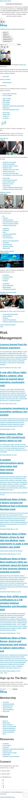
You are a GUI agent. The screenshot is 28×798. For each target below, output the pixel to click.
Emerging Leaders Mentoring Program (13, 321)
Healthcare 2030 (7, 167)
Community (6, 747)
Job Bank (5, 318)
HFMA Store (6, 107)
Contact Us (6, 116)
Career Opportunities (8, 732)
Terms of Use (11, 797)
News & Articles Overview (7, 251)
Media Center (6, 114)
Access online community (10, 93)
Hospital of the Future (8, 171)
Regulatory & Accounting (9, 162)
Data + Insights (7, 98)
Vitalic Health (6, 100)
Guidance (5, 34)
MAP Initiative (6, 102)
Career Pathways (7, 316)
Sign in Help (6, 711)
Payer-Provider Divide (9, 182)
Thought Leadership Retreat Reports (13, 187)
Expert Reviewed (7, 244)
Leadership (6, 228)
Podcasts (5, 218)
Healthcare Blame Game (9, 225)
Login (1, 326)
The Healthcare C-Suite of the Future (13, 175)
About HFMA (6, 112)
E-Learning (6, 118)
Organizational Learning (9, 289)
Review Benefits (7, 82)
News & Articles (6, 37)
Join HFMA (6, 702)
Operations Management (9, 234)
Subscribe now (4, 138)
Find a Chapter (7, 745)
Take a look (22, 64)
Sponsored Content (8, 246)
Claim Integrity (7, 185)
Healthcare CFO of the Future (11, 169)
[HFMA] (3, 26)
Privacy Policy (4, 797)
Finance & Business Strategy (10, 223)
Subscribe (15, 689)
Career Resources (6, 41)
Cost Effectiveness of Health (10, 221)
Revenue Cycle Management (10, 240)
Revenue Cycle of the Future (10, 173)
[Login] (7, 48)
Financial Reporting (8, 220)
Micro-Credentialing (8, 285)
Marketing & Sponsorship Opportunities (13, 106)
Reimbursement (7, 236)
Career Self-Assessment (9, 319)
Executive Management (9, 728)
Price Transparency (8, 237)
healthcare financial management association (12, 29)
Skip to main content (5, 1)
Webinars (5, 280)
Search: (2, 44)
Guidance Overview (5, 192)
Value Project (6, 178)
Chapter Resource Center (10, 752)
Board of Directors (8, 724)
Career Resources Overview (7, 324)
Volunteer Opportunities (9, 730)
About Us (5, 721)
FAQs (4, 734)
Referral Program (7, 707)
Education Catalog (8, 277)
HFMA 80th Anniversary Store (11, 109)
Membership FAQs (8, 706)
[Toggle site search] (3, 47)
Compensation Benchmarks (10, 314)
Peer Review (6, 104)
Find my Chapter (7, 95)
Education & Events (7, 39)
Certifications (6, 283)
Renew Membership (8, 709)
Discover (5, 32)
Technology (6, 242)
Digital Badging (7, 287)
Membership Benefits (8, 704)
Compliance (6, 230)
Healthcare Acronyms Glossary (11, 756)
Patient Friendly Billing (9, 164)
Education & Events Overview (8, 292)
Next (6, 672)
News (4, 232)
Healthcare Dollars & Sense (10, 166)
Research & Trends (8, 183)
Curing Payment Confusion (10, 180)
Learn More (6, 76)
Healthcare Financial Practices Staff (12, 189)
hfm (4, 216)
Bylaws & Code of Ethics (9, 726)
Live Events (6, 275)
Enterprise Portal (7, 751)
